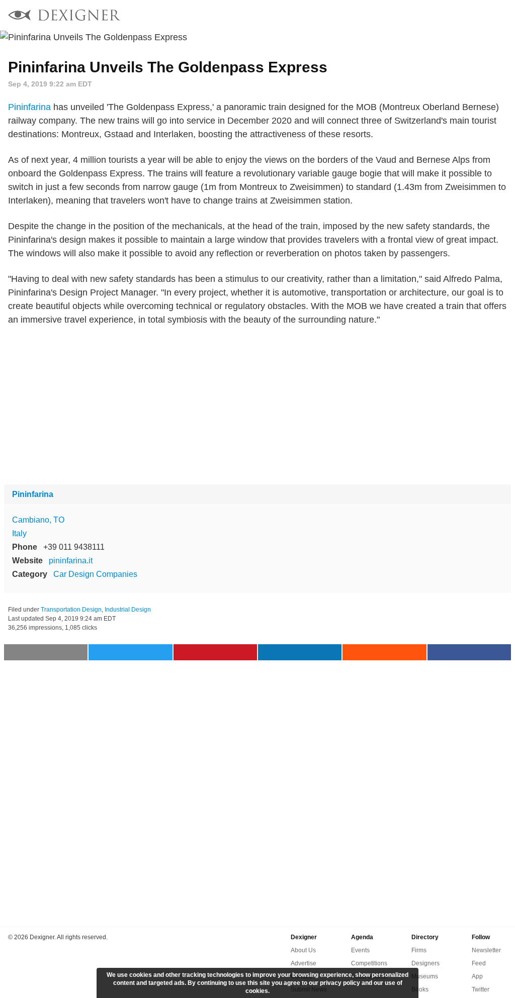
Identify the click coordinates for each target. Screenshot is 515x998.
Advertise (303, 963)
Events (360, 950)
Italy (19, 533)
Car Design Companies (95, 574)
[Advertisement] (257, 405)
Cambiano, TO (38, 520)
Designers (425, 963)
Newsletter (486, 950)
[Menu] (501, 15)
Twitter (480, 989)
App (477, 976)
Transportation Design (71, 609)
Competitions (369, 963)
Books (419, 989)
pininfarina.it (71, 560)
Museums (424, 976)
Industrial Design (128, 609)
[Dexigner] (64, 16)
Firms (418, 950)
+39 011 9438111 (74, 547)
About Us (303, 950)
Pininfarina (29, 107)
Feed (479, 963)
